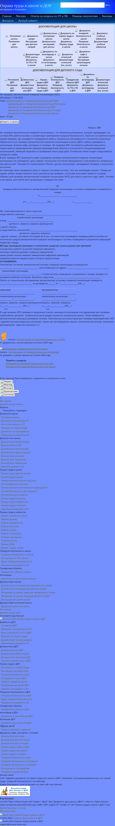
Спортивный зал (9, 540)
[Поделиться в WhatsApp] (7, 384)
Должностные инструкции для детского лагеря (24, 589)
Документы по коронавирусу (15, 431)
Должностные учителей (12, 456)
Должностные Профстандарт (15, 442)
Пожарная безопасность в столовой (18, 765)
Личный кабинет (28, 20)
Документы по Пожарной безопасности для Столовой (34, 110)
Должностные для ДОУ (12, 650)
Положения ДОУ (9, 625)
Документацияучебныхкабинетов (101, 44)
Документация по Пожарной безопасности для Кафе (33, 101)
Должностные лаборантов (14, 463)
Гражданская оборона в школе (16, 572)
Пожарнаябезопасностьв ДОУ (57, 88)
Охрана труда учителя (12, 477)
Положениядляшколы (14, 44)
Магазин (21, 16)
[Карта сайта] (22, 815)
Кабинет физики (9, 519)
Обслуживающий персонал (14, 484)
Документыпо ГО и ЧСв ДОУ (72, 88)
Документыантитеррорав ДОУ (88, 88)
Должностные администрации (15, 452)
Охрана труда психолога (13, 498)
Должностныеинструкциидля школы (49, 44)
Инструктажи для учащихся (14, 495)
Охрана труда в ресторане (14, 750)
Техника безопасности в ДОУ (15, 674)
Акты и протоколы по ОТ (13, 424)
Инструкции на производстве (15, 768)
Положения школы (10, 417)
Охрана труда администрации (16, 473)
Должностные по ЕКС (11, 445)
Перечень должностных (12, 466)
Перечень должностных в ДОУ (16, 660)
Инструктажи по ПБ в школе (14, 558)
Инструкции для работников (14, 671)
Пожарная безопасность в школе (17, 554)
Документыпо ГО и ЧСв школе (31, 62)
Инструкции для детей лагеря (15, 599)
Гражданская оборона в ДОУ (15, 709)
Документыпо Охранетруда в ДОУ (42, 88)
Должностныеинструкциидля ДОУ (27, 88)
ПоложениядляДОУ (12, 88)
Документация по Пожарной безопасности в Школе (34, 352)
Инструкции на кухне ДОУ (13, 678)
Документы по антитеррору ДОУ (17, 716)
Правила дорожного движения (16, 729)
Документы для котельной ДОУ (16, 723)
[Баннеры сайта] (22, 619)
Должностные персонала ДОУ (16, 657)
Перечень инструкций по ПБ (15, 565)
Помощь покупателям (84, 16)
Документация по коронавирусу (16, 640)
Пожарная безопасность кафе (16, 757)
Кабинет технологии (11, 533)
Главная (6, 16)
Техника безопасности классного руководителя (24, 487)
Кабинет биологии (10, 526)
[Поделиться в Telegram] (6, 381)
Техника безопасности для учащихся (19, 491)
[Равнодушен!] (112, 127)
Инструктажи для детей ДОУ (15, 685)
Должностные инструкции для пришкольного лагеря (26, 585)
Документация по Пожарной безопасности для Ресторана (36, 104)
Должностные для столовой (14, 743)
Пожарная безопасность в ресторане (19, 761)
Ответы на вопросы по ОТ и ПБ (49, 16)
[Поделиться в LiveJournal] (7, 394)
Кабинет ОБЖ (8, 544)
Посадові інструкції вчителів (14, 772)
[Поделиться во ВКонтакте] (7, 388)
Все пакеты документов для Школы (11, 402)
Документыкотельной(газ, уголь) (102, 88)
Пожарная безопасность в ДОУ (16, 695)
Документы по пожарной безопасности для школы (30, 367)
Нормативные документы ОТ (15, 435)
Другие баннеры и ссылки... (13, 808)
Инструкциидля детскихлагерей (31, 44)
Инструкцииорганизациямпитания (83, 62)
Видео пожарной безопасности (16, 561)
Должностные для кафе (12, 736)
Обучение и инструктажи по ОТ (16, 629)
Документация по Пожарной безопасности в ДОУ (41, 339)
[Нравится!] (105, 127)
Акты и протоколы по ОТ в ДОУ (16, 632)
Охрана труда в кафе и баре (15, 747)
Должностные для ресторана (15, 740)
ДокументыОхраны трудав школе (66, 44)
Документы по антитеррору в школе (18, 578)
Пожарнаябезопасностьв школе (83, 44)
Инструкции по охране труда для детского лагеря (25, 596)
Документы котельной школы (15, 606)
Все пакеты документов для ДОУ (10, 611)
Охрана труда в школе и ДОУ (26, 5)
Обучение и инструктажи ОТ (15, 421)
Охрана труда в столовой (13, 505)
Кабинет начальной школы (14, 516)
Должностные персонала (13, 459)
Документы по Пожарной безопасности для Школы (33, 113)
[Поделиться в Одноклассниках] (9, 391)
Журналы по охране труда (14, 428)
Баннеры (107, 16)
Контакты (7, 20)
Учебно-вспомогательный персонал (18, 480)
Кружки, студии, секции (12, 548)
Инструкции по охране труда (15, 667)
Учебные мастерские (11, 537)
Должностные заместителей (15, 449)
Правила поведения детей (14, 681)
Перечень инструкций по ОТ (15, 509)
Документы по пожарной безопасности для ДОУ (32, 107)
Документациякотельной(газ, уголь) (66, 62)
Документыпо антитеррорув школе (48, 62)
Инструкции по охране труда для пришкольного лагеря (28, 592)
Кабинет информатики (12, 523)
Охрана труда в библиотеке (14, 502)
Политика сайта (7, 811)
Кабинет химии (8, 530)
